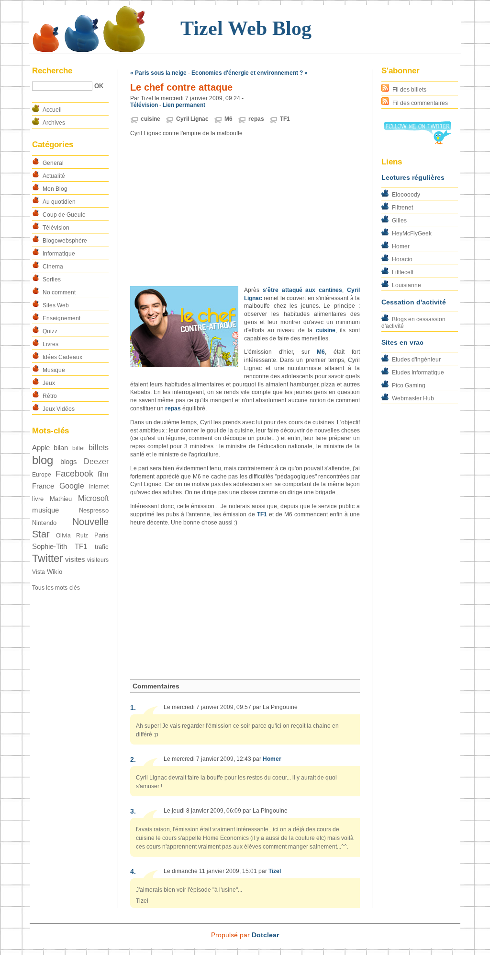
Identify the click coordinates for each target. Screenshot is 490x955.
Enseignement (61, 318)
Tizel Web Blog (246, 28)
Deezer (96, 461)
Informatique (59, 253)
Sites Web (56, 305)
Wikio (54, 571)
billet (78, 448)
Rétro (50, 396)
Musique (54, 370)
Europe (41, 474)
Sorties (52, 279)
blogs (68, 462)
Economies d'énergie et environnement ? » (249, 73)
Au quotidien (59, 201)
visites (75, 559)
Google (71, 486)
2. (133, 759)
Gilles (399, 220)
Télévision (56, 227)
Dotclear (265, 935)
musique (45, 510)
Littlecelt (402, 272)
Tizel (274, 871)
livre (38, 498)
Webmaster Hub (413, 398)
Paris (101, 535)
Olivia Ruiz (72, 535)
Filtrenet (402, 207)
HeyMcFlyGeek (412, 233)
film (103, 474)
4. (133, 871)
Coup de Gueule (64, 214)
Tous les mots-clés (56, 587)
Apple (41, 448)
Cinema (53, 266)
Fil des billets (409, 89)
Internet (99, 486)
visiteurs (98, 560)
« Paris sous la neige (158, 73)
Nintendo (44, 522)
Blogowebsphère (65, 240)
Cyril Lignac (192, 119)
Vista (38, 572)
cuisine (150, 119)
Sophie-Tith (49, 546)
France (43, 486)
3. (133, 811)
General (53, 163)
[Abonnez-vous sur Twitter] (417, 142)
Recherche (52, 70)
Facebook (74, 473)
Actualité (54, 176)
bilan (61, 448)
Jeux (49, 383)
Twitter (47, 558)
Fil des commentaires (420, 103)
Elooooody (406, 194)
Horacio (402, 259)
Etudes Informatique (418, 372)
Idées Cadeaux (62, 357)
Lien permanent (184, 105)
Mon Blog (55, 189)
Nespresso (94, 510)
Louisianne (406, 285)
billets (99, 447)
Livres (50, 344)
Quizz (50, 331)
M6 (228, 119)
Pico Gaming (408, 385)
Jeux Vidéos (59, 409)
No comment (59, 292)
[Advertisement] (245, 212)
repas (256, 119)
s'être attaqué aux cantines (302, 290)
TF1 (81, 546)
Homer (401, 246)
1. (133, 707)
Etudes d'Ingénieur (416, 359)
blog (42, 460)
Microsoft (93, 498)
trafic (102, 546)
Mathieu (61, 498)
